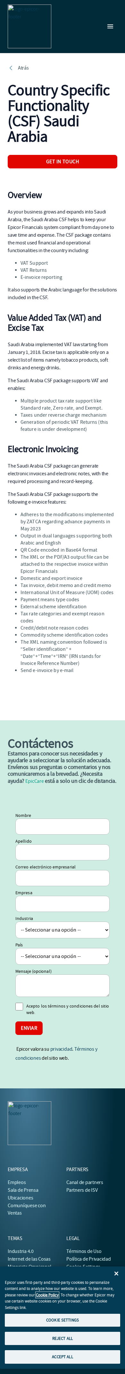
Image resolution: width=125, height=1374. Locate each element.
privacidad (61, 1049)
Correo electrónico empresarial (45, 867)
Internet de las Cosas (29, 1259)
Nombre (23, 815)
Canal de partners (84, 1182)
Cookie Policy (47, 1295)
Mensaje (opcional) (33, 971)
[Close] (116, 1273)
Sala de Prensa (23, 1190)
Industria (24, 918)
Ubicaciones (20, 1198)
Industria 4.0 (21, 1251)
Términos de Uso (83, 1251)
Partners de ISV (81, 1190)
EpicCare (34, 781)
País (19, 945)
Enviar (29, 1028)
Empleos (17, 1182)
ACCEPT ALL (62, 1357)
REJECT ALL (62, 1338)
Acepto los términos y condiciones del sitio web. (67, 1009)
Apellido (23, 841)
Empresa (23, 892)
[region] (62, 1317)
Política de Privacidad (88, 1259)
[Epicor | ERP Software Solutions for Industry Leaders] (29, 26)
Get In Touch (62, 161)
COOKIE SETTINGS (62, 1320)
